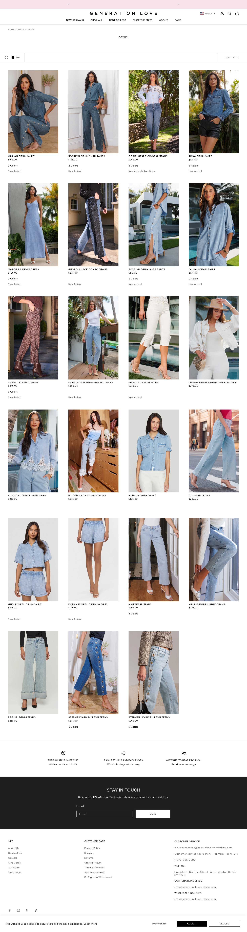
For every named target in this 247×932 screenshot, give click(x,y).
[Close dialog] (170, 416)
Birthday (134, 479)
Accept (192, 923)
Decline (224, 923)
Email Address (135, 467)
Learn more (90, 923)
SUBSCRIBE (149, 493)
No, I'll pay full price (148, 500)
